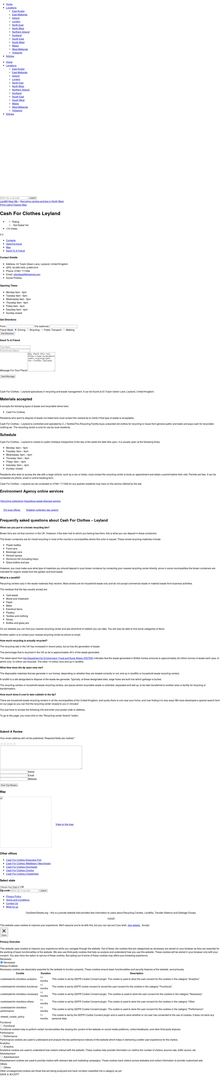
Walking (69, 330)
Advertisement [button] (7, 1053)
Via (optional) (42, 326)
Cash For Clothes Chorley (20, 870)
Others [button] (3, 1064)
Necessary (9, 962)
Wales (15, 45)
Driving (21, 330)
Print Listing (6, 204)
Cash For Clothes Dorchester (21, 867)
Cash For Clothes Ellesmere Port (23, 860)
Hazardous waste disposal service (42, 501)
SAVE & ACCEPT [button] (9, 1074)
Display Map (20, 204)
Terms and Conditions (17, 900)
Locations (11, 7)
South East (18, 39)
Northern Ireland (20, 32)
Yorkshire (17, 52)
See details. (134, 925)
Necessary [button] (5, 959)
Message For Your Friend (13, 370)
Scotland (17, 35)
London (16, 21)
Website (32, 779)
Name (31, 771)
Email (31, 775)
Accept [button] (145, 925)
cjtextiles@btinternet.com (26, 274)
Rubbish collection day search (42, 510)
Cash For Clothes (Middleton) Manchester (28, 863)
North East (17, 25)
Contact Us (12, 903)
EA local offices (12, 510)
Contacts (11, 240)
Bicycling (34, 330)
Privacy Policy (13, 896)
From (2, 326)
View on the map (65, 824)
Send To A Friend (15, 250)
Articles (10, 56)
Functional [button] (5, 1022)
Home (9, 4)
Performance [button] (7, 1032)
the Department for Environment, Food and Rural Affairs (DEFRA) (58, 658)
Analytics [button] (5, 1043)
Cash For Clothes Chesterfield (22, 874)
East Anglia (18, 11)
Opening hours (14, 244)
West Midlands (20, 49)
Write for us (12, 907)
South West (18, 42)
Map (8, 247)
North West (18, 28)
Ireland (15, 18)
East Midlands (19, 14)
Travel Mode (6, 330)
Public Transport (52, 330)
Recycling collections (11, 501)
